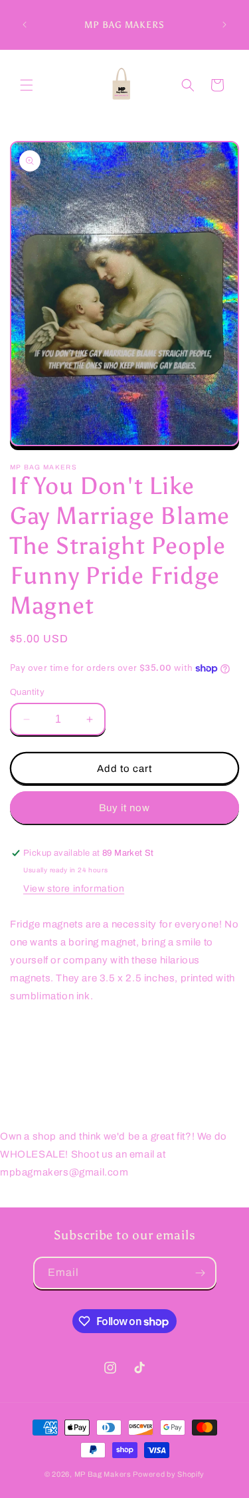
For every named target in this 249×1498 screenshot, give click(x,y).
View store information (73, 889)
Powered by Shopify (169, 1474)
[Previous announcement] (24, 24)
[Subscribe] (200, 1273)
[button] (26, 85)
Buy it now (124, 808)
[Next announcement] (224, 24)
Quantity (27, 692)
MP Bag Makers (102, 1474)
